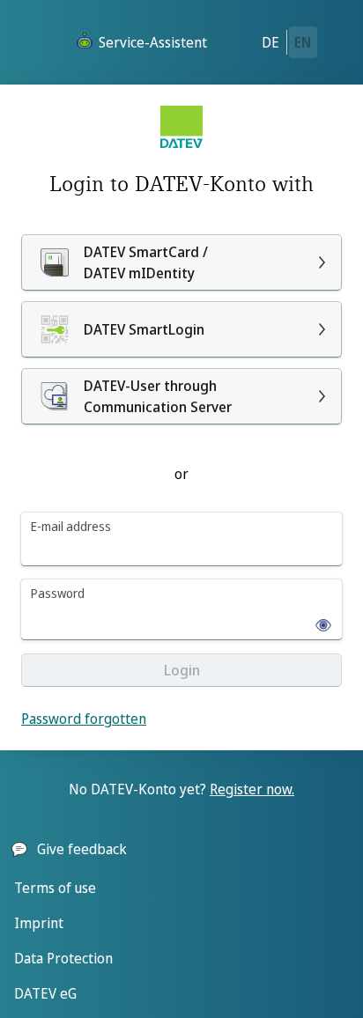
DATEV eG (45, 993)
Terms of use (55, 887)
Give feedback (82, 849)
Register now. (252, 789)
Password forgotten (83, 718)
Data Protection (63, 958)
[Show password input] (318, 620)
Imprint (38, 923)
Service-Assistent (153, 42)
